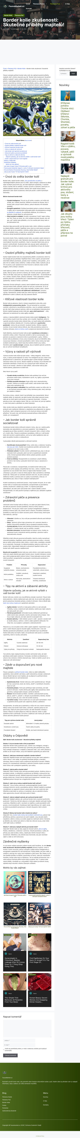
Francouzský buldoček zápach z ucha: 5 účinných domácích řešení (24, 168)
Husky (4, 1105)
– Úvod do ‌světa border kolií (12, 143)
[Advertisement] (40, 51)
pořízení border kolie (21, 672)
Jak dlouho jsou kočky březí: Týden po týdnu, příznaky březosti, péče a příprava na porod (67, 225)
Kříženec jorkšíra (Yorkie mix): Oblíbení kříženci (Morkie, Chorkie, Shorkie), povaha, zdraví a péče (68, 115)
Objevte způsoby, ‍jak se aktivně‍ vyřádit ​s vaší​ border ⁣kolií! (23, 156)
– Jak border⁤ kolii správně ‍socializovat (15, 151)
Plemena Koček (39, 4)
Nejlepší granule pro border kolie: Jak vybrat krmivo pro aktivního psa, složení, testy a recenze (67, 187)
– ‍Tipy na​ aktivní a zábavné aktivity (14, 155)
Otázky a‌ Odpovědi (9, 160)
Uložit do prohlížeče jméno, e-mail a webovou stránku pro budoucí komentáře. (26, 1049)
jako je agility (43, 829)
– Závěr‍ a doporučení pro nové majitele (15, 158)
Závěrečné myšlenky (10, 162)
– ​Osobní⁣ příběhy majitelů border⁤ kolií (15, 145)
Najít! (73, 73)
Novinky (45, 1097)
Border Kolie (21, 68)
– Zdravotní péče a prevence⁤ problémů (15, 153)
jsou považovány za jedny (33, 180)
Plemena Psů (55, 4)
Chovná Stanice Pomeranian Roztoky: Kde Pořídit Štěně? (21, 170)
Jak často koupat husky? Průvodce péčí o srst (17, 166)
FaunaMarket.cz (16, 6)
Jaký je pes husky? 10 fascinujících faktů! (16, 172)
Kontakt (29, 8)
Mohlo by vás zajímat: (12, 164)
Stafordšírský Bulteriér (9, 1111)
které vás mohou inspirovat (11, 603)
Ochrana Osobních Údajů (33, 1125)
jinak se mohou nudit (21, 329)
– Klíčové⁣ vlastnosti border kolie (13, 147)
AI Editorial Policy (40, 1136)
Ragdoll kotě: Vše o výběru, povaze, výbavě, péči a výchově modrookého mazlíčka (68, 151)
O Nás (67, 4)
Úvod (28, 4)
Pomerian (5, 1108)
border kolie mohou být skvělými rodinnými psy (27, 815)
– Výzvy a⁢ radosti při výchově (13, 149)
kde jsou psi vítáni (12, 447)
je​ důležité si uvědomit (14, 212)
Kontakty (46, 1105)
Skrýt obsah (28, 140)
